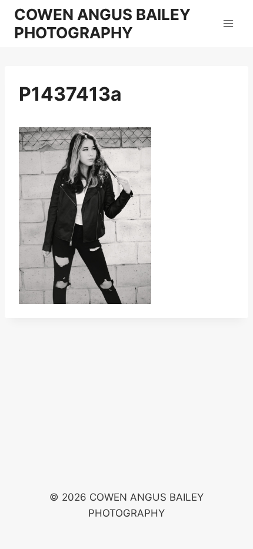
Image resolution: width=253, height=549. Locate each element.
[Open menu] (228, 23)
